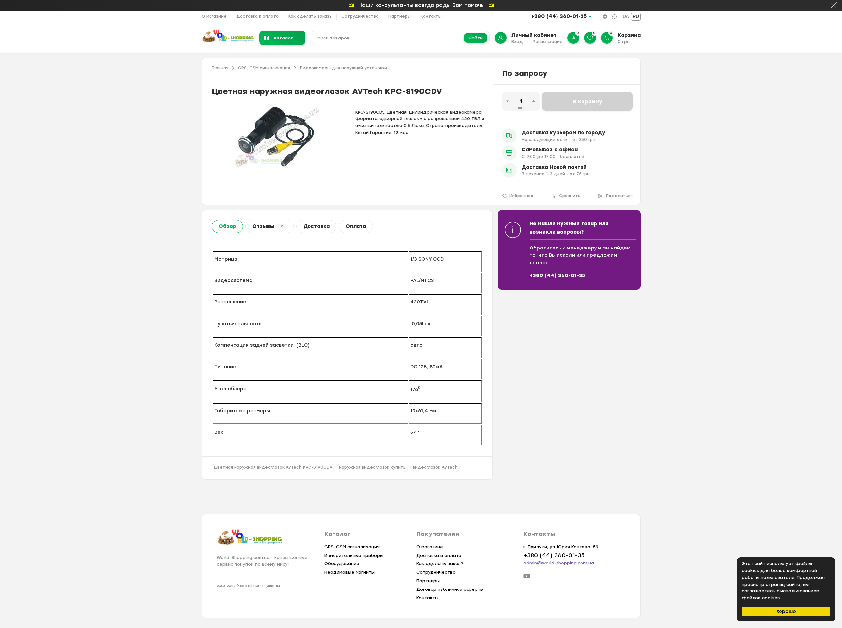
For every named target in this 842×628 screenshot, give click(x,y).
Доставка (316, 226)
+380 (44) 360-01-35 (559, 16)
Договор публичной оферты (449, 589)
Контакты (431, 16)
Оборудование (341, 563)
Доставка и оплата (257, 16)
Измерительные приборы (353, 555)
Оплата (356, 226)
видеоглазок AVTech (435, 467)
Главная (220, 68)
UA (626, 16)
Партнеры (399, 16)
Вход (517, 41)
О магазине (214, 16)
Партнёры (428, 580)
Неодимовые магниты (349, 572)
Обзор (227, 226)
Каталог (283, 37)
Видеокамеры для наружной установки (343, 68)
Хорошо (786, 611)
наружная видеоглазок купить (372, 467)
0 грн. (624, 41)
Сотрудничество (360, 16)
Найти (476, 38)
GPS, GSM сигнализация (264, 68)
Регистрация (547, 41)
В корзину (587, 101)
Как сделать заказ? (310, 16)
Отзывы (268, 226)
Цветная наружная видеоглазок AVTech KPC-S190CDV (273, 467)
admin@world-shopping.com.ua (558, 563)
